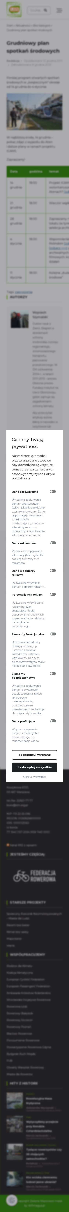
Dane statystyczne (25, 492)
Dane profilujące (23, 721)
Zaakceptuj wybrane (34, 755)
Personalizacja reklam (27, 594)
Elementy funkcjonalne (28, 634)
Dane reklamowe (24, 543)
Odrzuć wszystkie (34, 776)
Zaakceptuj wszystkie (34, 767)
